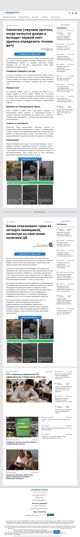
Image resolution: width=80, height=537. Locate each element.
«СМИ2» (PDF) (61, 528)
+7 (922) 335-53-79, (39, 506)
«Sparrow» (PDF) (68, 528)
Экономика (61, 44)
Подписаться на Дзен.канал (29, 54)
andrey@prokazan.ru (39, 495)
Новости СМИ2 (65, 25)
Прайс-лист (39, 497)
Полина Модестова (47, 49)
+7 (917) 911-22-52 (39, 492)
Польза (60, 76)
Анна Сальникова (42, 245)
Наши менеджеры (39, 500)
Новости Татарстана (61, 33)
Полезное (61, 308)
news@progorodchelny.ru (39, 508)
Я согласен (56, 532)
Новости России (13, 25)
